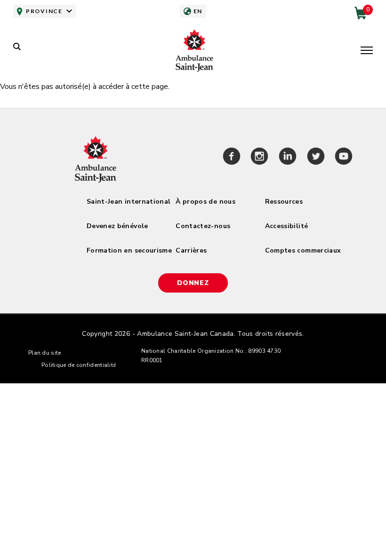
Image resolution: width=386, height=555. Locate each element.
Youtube (344, 157)
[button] (367, 51)
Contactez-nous (203, 226)
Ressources (284, 201)
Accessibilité (286, 226)
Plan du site (44, 353)
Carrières (191, 250)
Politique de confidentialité (78, 365)
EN (197, 11)
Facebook (231, 157)
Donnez (193, 282)
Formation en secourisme (129, 250)
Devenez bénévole (117, 226)
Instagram (260, 157)
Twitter (316, 157)
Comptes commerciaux (303, 250)
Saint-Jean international (128, 201)
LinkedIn (287, 157)
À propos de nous (205, 201)
